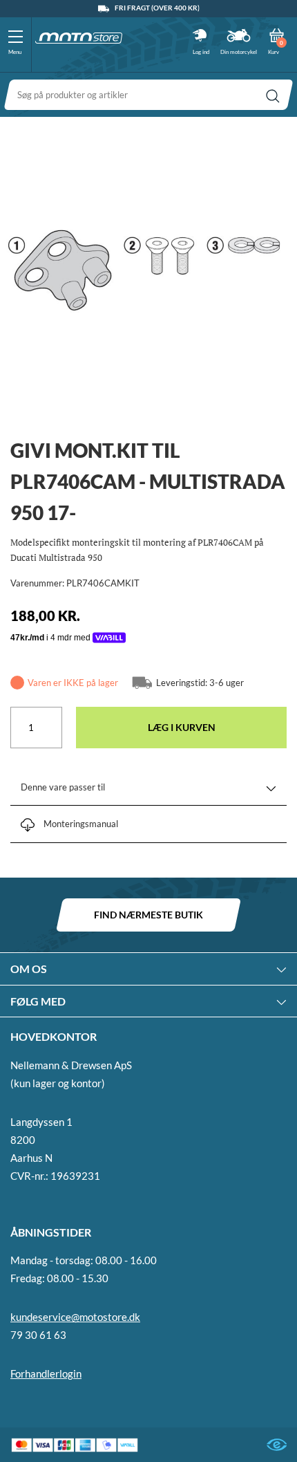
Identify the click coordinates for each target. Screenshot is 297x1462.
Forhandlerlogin (46, 1373)
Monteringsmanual (81, 823)
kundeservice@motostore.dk (75, 1317)
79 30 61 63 (38, 1335)
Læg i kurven (181, 727)
